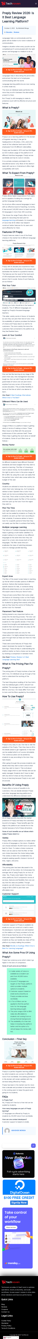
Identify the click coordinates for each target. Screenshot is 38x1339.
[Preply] (19, 61)
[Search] (33, 1145)
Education (9, 32)
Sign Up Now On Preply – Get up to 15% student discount (20, 70)
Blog (3, 1304)
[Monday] (17, 1238)
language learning (8, 220)
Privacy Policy (6, 1326)
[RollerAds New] (18, 1164)
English (8, 1337)
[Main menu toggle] (36, 4)
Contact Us (5, 1312)
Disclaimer (5, 1323)
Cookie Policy (6, 1321)
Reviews (16, 32)
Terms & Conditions (8, 1328)
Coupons (4, 1309)
